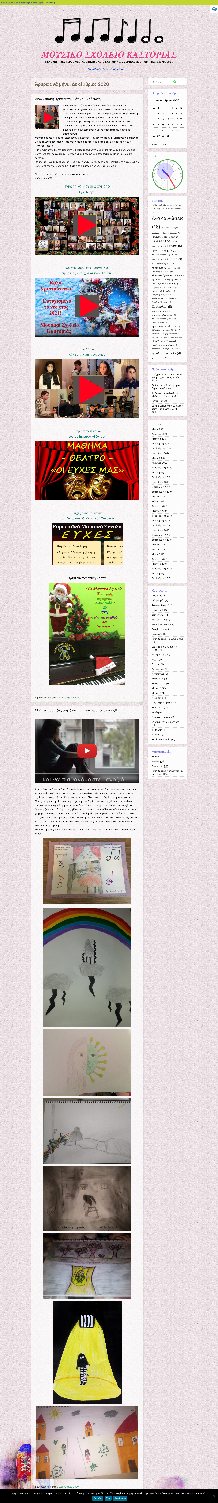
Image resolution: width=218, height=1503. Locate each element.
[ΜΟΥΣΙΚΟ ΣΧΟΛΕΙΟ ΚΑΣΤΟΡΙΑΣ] (109, 44)
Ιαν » (163, 144)
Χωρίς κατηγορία (161, 739)
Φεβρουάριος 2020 (162, 467)
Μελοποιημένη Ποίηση (162, 271)
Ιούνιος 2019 (159, 496)
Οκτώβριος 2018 (161, 535)
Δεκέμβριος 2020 (161, 448)
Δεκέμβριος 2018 (161, 525)
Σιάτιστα (174, 298)
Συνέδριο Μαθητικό (161, 302)
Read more (120, 1498)
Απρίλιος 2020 (160, 463)
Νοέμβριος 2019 (160, 482)
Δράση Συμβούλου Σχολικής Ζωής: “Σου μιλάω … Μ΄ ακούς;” (167, 408)
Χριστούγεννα (161, 326)
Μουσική (156, 688)
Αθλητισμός (158, 600)
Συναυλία (162, 307)
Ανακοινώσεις (159, 605)
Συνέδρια (157, 712)
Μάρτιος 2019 (159, 511)
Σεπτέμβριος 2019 (162, 491)
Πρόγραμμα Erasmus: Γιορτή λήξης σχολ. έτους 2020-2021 (167, 377)
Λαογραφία (174, 268)
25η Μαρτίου (170, 205)
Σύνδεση (50, 2)
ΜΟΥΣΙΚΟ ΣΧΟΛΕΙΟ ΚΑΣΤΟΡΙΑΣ (109, 54)
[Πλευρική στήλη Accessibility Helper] (214, 9)
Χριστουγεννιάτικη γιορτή (164, 315)
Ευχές (174, 246)
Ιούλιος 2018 (159, 544)
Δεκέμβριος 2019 (161, 477)
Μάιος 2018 (158, 554)
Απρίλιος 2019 (159, 506)
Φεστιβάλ (157, 729)
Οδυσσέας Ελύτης (164, 280)
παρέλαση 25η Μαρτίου (163, 349)
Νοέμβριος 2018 (160, 530)
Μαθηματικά (158, 683)
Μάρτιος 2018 (159, 564)
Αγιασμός (157, 595)
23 (163, 130)
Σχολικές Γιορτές (161, 717)
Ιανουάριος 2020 (161, 472)
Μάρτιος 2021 (159, 439)
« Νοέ (155, 144)
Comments (160, 766)
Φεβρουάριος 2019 (162, 515)
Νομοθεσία (158, 698)
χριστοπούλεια (159, 358)
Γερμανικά (157, 610)
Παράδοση (169, 291)
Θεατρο (174, 259)
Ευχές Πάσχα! (159, 401)
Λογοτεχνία (158, 669)
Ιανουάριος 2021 (161, 443)
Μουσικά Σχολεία (164, 275)
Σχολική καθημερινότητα (165, 722)
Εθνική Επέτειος (161, 624)
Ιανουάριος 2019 (161, 520)
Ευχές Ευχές (161, 250)
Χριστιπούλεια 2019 (161, 312)
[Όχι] (214, 1496)
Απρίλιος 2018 (159, 559)
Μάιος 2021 (158, 429)
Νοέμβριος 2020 (161, 453)
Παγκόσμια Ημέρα (162, 702)
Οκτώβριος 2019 (161, 487)
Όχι (108, 1498)
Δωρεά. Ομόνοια (171, 233)
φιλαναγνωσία (168, 353)
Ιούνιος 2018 (159, 549)
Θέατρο (156, 664)
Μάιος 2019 (158, 501)
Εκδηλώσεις (158, 629)
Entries (158, 761)
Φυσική (156, 734)
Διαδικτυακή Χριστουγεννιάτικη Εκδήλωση (68, 99)
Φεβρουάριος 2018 (162, 568)
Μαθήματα (157, 678)
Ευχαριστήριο (159, 654)
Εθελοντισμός (159, 619)
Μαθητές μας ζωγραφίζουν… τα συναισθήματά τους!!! (76, 710)
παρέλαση (170, 345)
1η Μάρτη (157, 205)
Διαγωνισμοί (158, 615)
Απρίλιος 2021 (159, 434)
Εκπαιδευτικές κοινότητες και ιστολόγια (22, 2)
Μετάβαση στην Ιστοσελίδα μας (108, 69)
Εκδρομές (157, 634)
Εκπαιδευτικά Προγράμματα (167, 639)
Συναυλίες (157, 707)
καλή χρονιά (161, 341)
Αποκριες (166, 228)
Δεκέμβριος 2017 (161, 578)
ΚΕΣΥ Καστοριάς (160, 264)
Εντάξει (98, 1498)
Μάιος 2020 (158, 458)
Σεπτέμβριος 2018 (162, 540)
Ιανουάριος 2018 (161, 573)
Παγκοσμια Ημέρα (168, 283)
